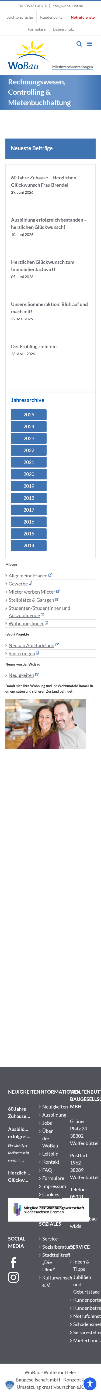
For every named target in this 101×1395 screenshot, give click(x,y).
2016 (28, 522)
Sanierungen (22, 653)
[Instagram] (13, 1277)
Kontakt (50, 1162)
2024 (28, 426)
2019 (28, 486)
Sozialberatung (50, 1247)
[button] (9, 1385)
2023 (28, 438)
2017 (28, 510)
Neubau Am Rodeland (31, 645)
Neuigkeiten (21, 675)
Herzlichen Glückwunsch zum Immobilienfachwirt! (19, 1177)
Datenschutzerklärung (50, 1202)
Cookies (50, 1194)
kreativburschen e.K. (62, 1387)
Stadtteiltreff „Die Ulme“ (50, 1262)
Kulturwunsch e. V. (50, 1281)
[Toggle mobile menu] (90, 44)
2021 (28, 462)
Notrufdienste (81, 1316)
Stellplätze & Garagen (31, 600)
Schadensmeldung (81, 1324)
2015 (28, 534)
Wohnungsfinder (26, 623)
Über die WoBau (50, 1138)
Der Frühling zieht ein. (34, 346)
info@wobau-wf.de (67, 6)
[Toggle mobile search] (79, 44)
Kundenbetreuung (81, 1308)
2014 (28, 545)
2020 (28, 474)
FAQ (47, 1170)
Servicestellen (81, 1332)
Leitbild (50, 1154)
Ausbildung (50, 1115)
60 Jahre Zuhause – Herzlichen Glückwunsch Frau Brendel (19, 1113)
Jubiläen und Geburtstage (81, 1284)
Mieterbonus (81, 1340)
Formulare (50, 1178)
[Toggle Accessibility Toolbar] (90, 1384)
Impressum (50, 1186)
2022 (28, 450)
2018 (28, 498)
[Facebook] (13, 1262)
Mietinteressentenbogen (72, 66)
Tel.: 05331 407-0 (32, 6)
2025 (28, 414)
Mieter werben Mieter (32, 592)
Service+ (50, 1239)
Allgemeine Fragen (28, 575)
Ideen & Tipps (81, 1265)
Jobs (47, 1123)
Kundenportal (81, 1300)
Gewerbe (18, 584)
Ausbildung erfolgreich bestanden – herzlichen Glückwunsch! (19, 1133)
